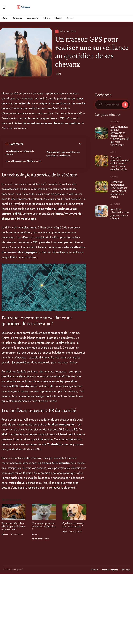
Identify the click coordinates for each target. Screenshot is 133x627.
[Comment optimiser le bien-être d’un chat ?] (44, 512)
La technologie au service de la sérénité (20, 152)
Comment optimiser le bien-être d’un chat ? (44, 526)
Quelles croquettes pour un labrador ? (73, 524)
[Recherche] (127, 7)
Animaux (115, 121)
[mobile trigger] (6, 7)
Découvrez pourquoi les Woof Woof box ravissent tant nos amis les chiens (118, 189)
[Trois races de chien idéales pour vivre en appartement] (13, 512)
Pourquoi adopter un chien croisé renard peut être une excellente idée (119, 163)
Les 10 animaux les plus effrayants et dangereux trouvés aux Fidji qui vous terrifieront (119, 136)
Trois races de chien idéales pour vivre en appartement (13, 526)
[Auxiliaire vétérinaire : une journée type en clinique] (101, 211)
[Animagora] (23, 7)
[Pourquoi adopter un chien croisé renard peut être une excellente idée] (101, 160)
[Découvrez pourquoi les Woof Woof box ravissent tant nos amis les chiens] (101, 186)
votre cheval (17, 483)
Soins (34, 534)
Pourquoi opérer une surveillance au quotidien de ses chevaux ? (63, 154)
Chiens (5, 534)
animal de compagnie (59, 424)
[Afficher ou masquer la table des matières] (53, 144)
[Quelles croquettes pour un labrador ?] (74, 512)
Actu (58, 74)
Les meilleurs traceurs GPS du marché (23, 161)
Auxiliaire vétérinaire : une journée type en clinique (119, 213)
